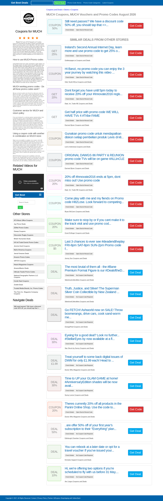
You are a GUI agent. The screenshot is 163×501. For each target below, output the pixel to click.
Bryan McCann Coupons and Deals (77, 211)
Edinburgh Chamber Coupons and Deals (79, 438)
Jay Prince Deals (20, 224)
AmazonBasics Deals (21, 268)
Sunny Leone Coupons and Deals (76, 395)
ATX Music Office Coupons (23, 220)
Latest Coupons (107, 3)
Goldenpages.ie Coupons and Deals (77, 60)
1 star (20, 38)
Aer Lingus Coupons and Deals (76, 481)
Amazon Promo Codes (22, 257)
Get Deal (135, 272)
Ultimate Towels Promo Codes (24, 272)
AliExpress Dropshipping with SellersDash (66, 498)
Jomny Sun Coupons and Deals (76, 258)
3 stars (29, 38)
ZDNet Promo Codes (21, 228)
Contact (33, 498)
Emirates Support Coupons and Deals (78, 460)
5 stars (37, 38)
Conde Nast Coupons (21, 281)
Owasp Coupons (20, 231)
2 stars (24, 38)
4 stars (33, 38)
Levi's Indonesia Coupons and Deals (77, 147)
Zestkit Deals (18, 285)
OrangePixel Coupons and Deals (76, 327)
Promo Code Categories (91, 3)
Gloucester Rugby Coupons (23, 235)
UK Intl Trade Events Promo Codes (26, 242)
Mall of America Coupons (22, 250)
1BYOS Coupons (20, 261)
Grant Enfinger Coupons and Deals (77, 233)
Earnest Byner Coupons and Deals (77, 125)
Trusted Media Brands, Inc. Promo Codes (28, 288)
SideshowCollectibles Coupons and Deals (79, 280)
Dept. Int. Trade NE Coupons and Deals (79, 103)
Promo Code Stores (74, 3)
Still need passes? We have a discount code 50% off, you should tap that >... (27, 307)
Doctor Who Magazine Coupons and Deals (80, 370)
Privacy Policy (42, 498)
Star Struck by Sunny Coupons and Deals (79, 348)
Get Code (136, 25)
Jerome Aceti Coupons (22, 246)
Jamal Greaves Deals (21, 253)
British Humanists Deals (22, 239)
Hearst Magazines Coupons (23, 264)
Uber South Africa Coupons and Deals (78, 82)
